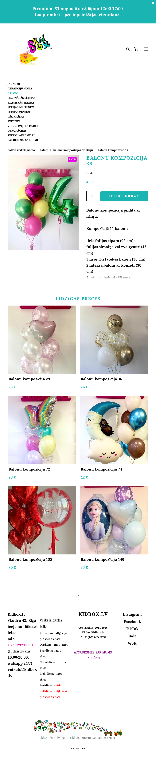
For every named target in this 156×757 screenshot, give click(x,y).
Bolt (132, 636)
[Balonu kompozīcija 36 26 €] (114, 340)
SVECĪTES (14, 121)
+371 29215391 (21, 645)
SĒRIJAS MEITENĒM (21, 107)
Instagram (132, 614)
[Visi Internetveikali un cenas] (93, 738)
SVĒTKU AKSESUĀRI (21, 135)
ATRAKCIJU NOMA (20, 88)
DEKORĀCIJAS (17, 130)
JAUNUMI (14, 84)
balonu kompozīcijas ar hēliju (73, 150)
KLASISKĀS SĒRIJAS (21, 102)
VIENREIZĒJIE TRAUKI (23, 126)
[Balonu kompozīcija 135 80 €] (42, 520)
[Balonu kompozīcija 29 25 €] (42, 340)
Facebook (132, 621)
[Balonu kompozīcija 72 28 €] (42, 430)
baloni (44, 150)
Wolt (132, 643)
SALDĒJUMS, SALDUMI (23, 140)
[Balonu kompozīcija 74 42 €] (114, 430)
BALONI (13, 93)
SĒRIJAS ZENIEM (19, 112)
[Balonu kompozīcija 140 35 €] (114, 520)
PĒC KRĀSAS (16, 116)
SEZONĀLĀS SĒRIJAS (21, 98)
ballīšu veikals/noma (21, 150)
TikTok (132, 628)
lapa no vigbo (78, 748)
